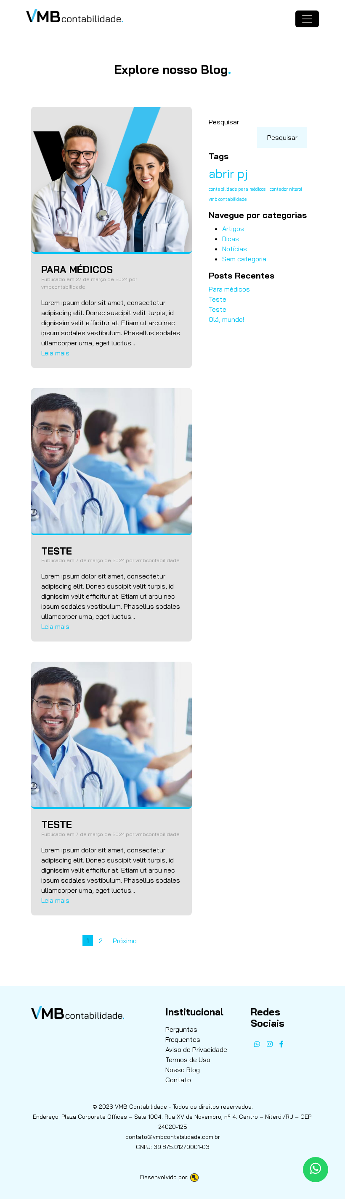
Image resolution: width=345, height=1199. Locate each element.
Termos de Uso (187, 1059)
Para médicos (229, 289)
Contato (178, 1079)
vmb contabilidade (228, 199)
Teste (217, 299)
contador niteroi (286, 189)
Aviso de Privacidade (196, 1049)
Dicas (230, 238)
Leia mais (55, 353)
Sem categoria (244, 259)
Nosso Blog (182, 1069)
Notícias (234, 249)
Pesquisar (224, 122)
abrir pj (228, 173)
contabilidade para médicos (237, 189)
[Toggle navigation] (307, 19)
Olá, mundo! (226, 319)
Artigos (233, 228)
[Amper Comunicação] (197, 1177)
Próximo (125, 940)
